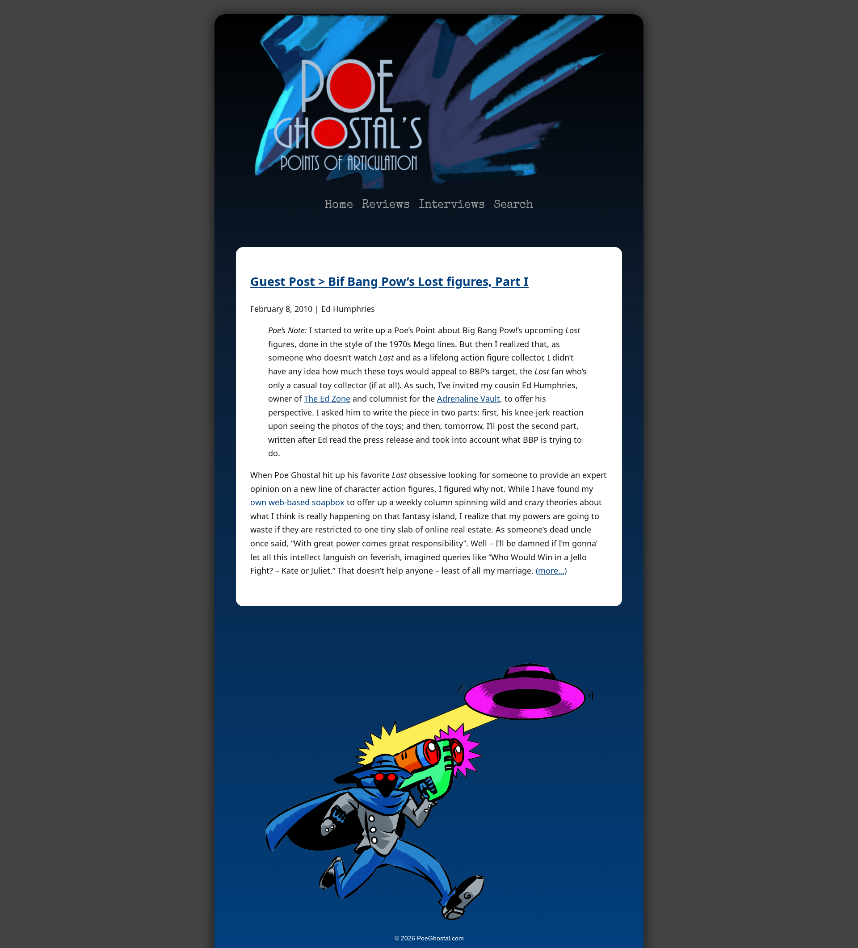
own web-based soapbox (297, 502)
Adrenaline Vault (468, 398)
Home (338, 205)
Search (514, 205)
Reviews (386, 205)
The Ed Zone (327, 398)
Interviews (452, 205)
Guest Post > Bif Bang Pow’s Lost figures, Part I (389, 281)
